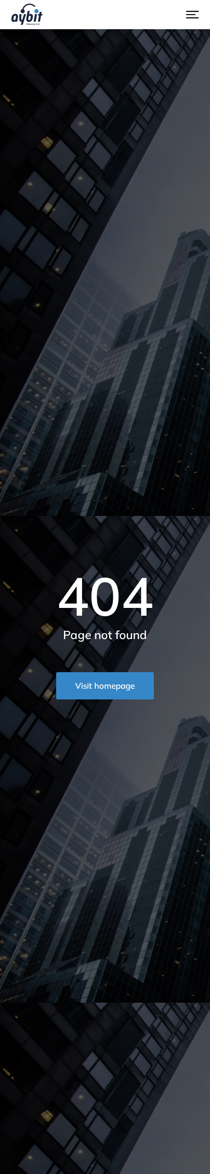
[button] (192, 14)
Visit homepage (105, 685)
